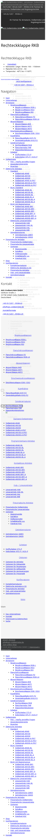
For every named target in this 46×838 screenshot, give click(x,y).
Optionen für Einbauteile (25, 247)
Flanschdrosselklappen (19, 114)
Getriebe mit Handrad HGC (31, 287)
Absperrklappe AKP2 (23, 100)
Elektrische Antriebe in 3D (20, 366)
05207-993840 (8, 640)
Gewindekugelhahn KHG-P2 (26, 140)
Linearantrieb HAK (22, 223)
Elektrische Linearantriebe (20, 220)
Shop (8, 346)
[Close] (1, 651)
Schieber (13, 126)
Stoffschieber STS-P (23, 154)
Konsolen (23, 282)
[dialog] (2, 390)
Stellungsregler (26, 303)
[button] (15, 102)
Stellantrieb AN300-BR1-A (25, 218)
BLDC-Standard (16, 187)
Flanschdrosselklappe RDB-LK (27, 119)
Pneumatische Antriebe (15, 239)
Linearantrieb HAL (22, 227)
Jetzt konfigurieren (23, 81)
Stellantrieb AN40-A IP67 (25, 180)
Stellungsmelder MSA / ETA (31, 254)
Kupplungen (24, 284)
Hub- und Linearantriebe (20, 272)
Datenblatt (11, 64)
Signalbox (23, 301)
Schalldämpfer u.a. (27, 306)
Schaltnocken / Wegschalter (31, 249)
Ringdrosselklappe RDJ (24, 112)
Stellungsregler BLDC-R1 (30, 294)
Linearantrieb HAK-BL (24, 225)
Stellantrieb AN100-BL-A (25, 199)
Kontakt (9, 277)
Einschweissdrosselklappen (21, 103)
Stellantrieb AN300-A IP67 (25, 185)
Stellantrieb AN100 (22, 176)
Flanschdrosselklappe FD (25, 86)
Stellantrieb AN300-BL (24, 194)
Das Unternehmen (13, 614)
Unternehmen (11, 100)
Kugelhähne (15, 135)
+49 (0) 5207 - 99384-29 (12, 314)
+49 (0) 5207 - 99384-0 (12, 14)
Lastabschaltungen (27, 266)
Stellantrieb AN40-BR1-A (25, 213)
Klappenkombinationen (24, 150)
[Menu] (1, 34)
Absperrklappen (16, 93)
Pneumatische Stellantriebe (21, 321)
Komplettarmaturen (18, 265)
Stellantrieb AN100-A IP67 (25, 183)
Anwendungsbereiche (19, 164)
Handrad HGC (20, 258)
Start (8, 98)
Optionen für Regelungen (25, 261)
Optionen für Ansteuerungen (26, 289)
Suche (8, 621)
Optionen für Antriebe (14, 562)
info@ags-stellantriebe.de (13, 307)
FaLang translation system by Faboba (10, 79)
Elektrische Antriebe (14, 158)
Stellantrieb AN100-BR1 (24, 209)
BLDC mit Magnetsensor (20, 204)
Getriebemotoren (17, 375)
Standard (14, 171)
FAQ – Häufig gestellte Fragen (22, 161)
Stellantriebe (11, 138)
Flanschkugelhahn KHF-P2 (25, 138)
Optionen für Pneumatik (24, 296)
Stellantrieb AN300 (22, 171)
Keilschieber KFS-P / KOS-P (26, 157)
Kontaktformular (9, 310)
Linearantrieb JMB (22, 230)
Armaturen (10, 102)
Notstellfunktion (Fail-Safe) (30, 270)
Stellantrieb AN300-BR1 (24, 211)
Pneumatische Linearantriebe (16, 324)
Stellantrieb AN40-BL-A (24, 197)
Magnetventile (25, 299)
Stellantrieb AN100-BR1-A (25, 216)
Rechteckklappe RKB (23, 145)
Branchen (14, 166)
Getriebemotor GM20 (24, 237)
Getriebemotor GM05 (24, 234)
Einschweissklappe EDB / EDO (27, 133)
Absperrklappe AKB (23, 96)
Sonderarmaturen (17, 143)
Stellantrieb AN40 (22, 166)
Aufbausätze (25, 280)
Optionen (14, 328)
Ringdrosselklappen (18, 74)
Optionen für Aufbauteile (25, 277)
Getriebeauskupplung (28, 240)
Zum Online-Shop (9, 644)
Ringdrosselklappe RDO (24, 79)
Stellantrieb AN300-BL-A (25, 201)
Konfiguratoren (12, 263)
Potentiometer (26, 251)
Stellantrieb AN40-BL (23, 190)
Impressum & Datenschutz (16, 618)
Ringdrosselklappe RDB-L (25, 77)
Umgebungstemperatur (29, 258)
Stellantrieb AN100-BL (24, 192)
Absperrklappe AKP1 (23, 98)
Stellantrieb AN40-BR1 (24, 206)
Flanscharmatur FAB (23, 147)
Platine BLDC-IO (26, 291)
